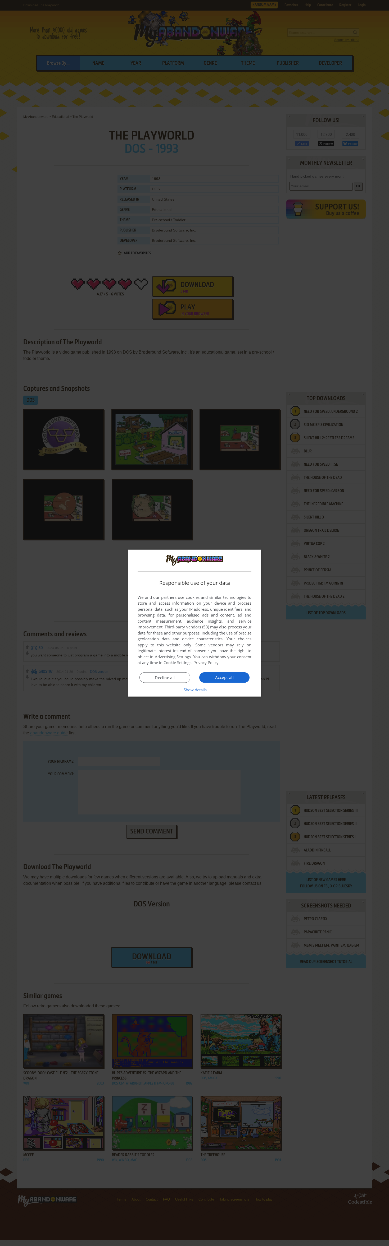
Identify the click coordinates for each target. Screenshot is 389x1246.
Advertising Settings (173, 656)
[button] (195, 690)
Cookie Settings (177, 662)
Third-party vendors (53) (187, 626)
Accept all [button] (224, 677)
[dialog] (194, 622)
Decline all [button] (165, 677)
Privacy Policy (206, 662)
